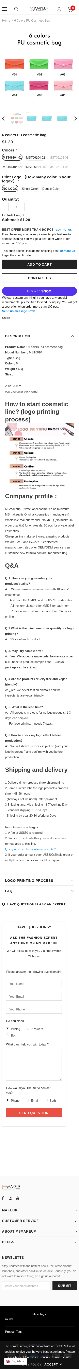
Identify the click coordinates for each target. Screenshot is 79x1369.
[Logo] (39, 9)
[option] (39, 66)
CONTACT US (64, 229)
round (9, 1319)
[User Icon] (59, 9)
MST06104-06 (58, 167)
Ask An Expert (52, 904)
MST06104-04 (12, 167)
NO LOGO (10, 188)
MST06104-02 (35, 157)
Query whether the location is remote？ (31, 849)
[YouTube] (17, 1198)
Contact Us (39, 278)
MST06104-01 (12, 157)
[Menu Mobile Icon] (4, 9)
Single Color (30, 188)
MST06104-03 (58, 157)
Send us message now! (18, 311)
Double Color (51, 188)
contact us (67, 250)
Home (6, 20)
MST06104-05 (35, 167)
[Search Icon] (16, 9)
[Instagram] (10, 1198)
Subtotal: (10, 220)
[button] (15, 1361)
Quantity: (10, 199)
